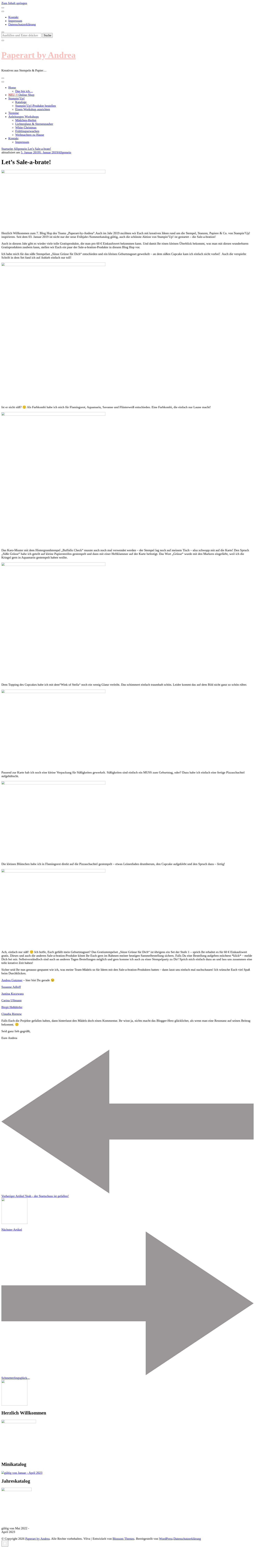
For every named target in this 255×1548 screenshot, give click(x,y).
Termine (13, 113)
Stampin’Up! (16, 98)
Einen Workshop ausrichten (32, 109)
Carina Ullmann (11, 1000)
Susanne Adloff (11, 987)
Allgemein (64, 152)
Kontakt (13, 17)
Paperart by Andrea (38, 55)
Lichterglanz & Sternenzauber (34, 124)
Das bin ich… (24, 91)
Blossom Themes (123, 1538)
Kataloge (21, 102)
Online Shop (21, 95)
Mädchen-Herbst (25, 120)
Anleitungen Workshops (23, 116)
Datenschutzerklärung (22, 24)
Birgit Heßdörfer (11, 1007)
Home (12, 87)
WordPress (166, 1538)
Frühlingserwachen (27, 131)
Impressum (15, 20)
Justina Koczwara (12, 993)
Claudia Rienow (11, 1014)
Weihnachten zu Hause (29, 134)
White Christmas (25, 127)
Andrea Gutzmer (11, 980)
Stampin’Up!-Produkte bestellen (35, 105)
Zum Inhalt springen (14, 3)
